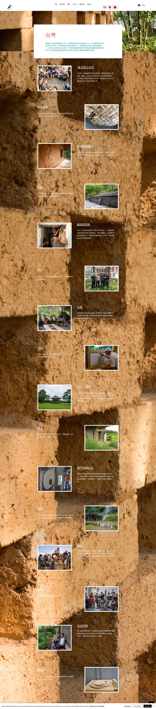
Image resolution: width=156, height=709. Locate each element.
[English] (109, 7)
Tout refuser (137, 706)
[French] (104, 7)
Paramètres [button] (127, 706)
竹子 (80, 386)
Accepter (147, 706)
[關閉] (154, 706)
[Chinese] (114, 7)
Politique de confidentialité (96, 706)
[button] (69, 4)
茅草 (88, 386)
